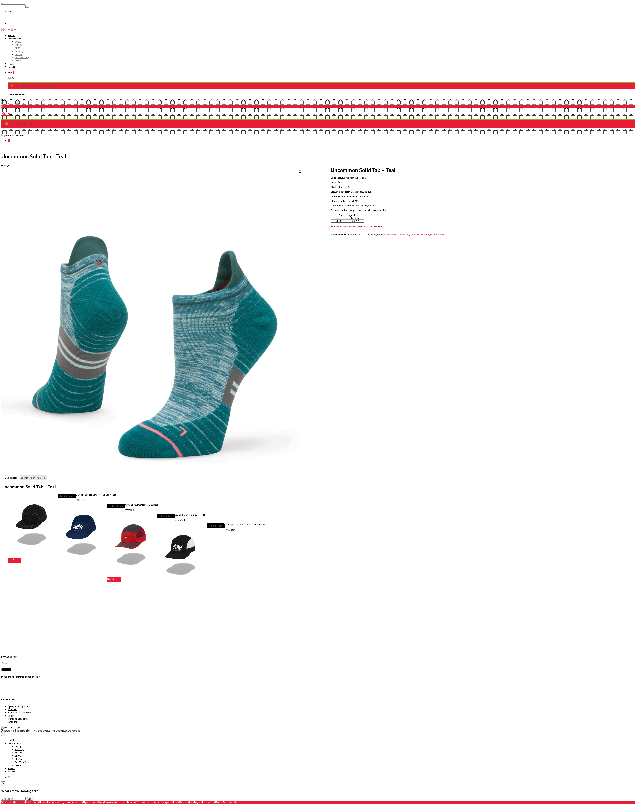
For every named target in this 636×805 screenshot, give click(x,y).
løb (413, 234)
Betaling (13, 721)
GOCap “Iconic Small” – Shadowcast (96, 495)
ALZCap (18, 48)
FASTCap (19, 45)
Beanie (18, 60)
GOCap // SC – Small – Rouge (190, 515)
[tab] (11, 477)
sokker (433, 234)
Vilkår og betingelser (20, 712)
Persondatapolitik (18, 718)
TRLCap (18, 54)
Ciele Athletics (14, 38)
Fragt (11, 715)
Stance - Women (398, 234)
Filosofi (11, 64)
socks (426, 234)
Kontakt (11, 67)
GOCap (18, 42)
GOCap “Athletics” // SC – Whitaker (245, 524)
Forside (11, 35)
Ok (241, 802)
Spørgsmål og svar (18, 706)
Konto (11, 11)
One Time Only (22, 57)
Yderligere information (33, 477)
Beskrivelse (11, 477)
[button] (33, 525)
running (419, 234)
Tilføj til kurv (66, 496)
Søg (29, 799)
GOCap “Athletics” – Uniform (141, 505)
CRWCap (19, 51)
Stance (385, 234)
